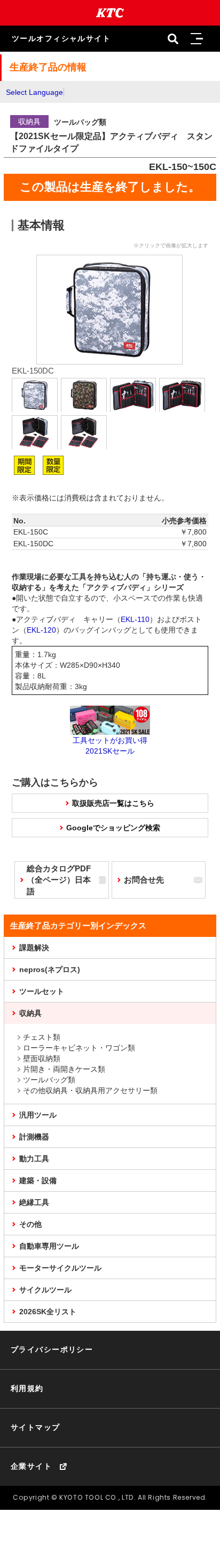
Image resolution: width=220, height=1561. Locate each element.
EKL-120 (41, 630)
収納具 (30, 1013)
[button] (196, 39)
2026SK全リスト (47, 1311)
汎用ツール (38, 1115)
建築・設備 (38, 1180)
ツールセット (41, 991)
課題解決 (34, 947)
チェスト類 (41, 1037)
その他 (30, 1224)
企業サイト (31, 1466)
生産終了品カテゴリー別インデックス (78, 925)
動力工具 (34, 1158)
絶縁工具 (34, 1202)
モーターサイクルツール (60, 1268)
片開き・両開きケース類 (64, 1069)
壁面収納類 (41, 1058)
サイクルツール (45, 1289)
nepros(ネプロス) (49, 969)
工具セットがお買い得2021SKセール (110, 745)
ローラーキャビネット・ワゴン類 (79, 1048)
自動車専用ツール (49, 1246)
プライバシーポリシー (52, 1349)
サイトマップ (35, 1427)
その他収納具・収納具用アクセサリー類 (90, 1090)
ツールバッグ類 (49, 1079)
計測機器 (34, 1137)
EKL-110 (135, 619)
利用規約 (27, 1388)
